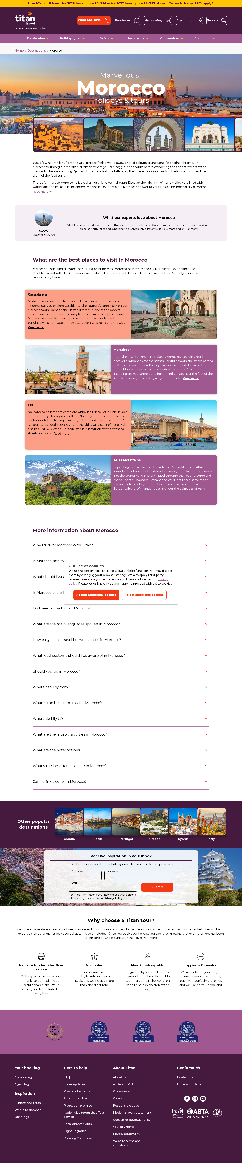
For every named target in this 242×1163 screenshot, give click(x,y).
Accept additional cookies (96, 595)
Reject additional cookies (144, 595)
